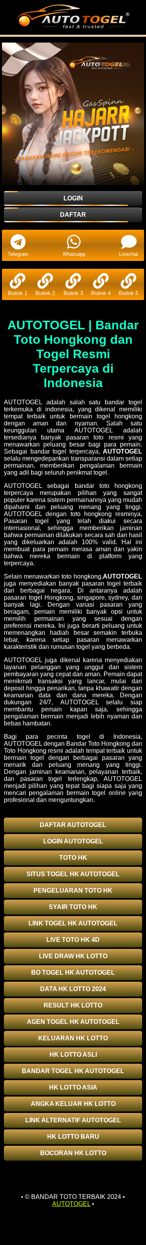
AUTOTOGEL (122, 451)
